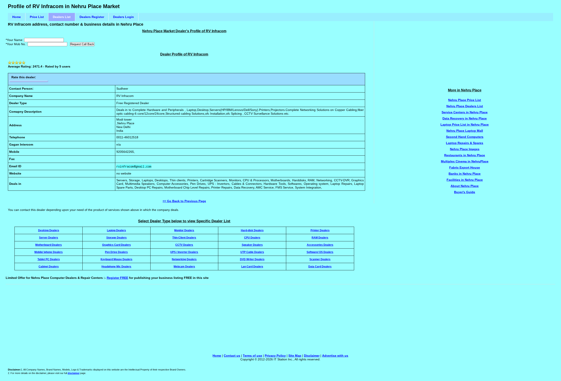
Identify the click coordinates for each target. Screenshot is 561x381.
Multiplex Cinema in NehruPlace (464, 161)
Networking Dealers (184, 259)
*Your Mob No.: (16, 44)
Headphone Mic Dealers (116, 266)
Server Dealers (48, 237)
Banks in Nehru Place (465, 173)
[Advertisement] (465, 51)
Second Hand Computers (464, 137)
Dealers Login (123, 17)
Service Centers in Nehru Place (465, 112)
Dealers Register (92, 17)
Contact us (232, 355)
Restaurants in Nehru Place (464, 155)
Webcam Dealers (184, 266)
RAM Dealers (320, 237)
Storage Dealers (116, 237)
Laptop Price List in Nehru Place (464, 124)
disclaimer (74, 373)
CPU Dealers (252, 237)
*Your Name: (14, 40)
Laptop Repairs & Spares (464, 143)
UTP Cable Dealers (252, 252)
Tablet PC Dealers (48, 259)
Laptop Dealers (116, 230)
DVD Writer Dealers (252, 259)
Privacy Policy (275, 355)
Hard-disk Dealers (252, 230)
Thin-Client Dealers (184, 237)
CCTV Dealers (184, 244)
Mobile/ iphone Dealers (48, 252)
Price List (37, 17)
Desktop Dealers (48, 230)
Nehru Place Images (464, 149)
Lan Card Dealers (252, 266)
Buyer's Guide (464, 192)
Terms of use (252, 355)
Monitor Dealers (184, 230)
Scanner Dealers (319, 259)
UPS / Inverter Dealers (184, 252)
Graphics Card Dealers (116, 244)
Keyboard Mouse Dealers (116, 259)
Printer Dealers (320, 230)
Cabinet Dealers (49, 266)
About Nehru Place (465, 186)
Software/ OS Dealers (320, 252)
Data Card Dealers (320, 266)
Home (16, 17)
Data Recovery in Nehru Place (464, 118)
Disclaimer (312, 355)
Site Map (294, 355)
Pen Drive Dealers (116, 252)
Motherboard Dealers (48, 244)
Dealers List (62, 17)
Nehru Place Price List (464, 100)
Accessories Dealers (320, 244)
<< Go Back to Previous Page (184, 201)
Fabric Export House (464, 167)
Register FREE (117, 278)
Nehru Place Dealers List (464, 106)
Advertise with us (335, 355)
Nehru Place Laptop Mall (464, 130)
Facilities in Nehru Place (465, 180)
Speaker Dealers (252, 244)
